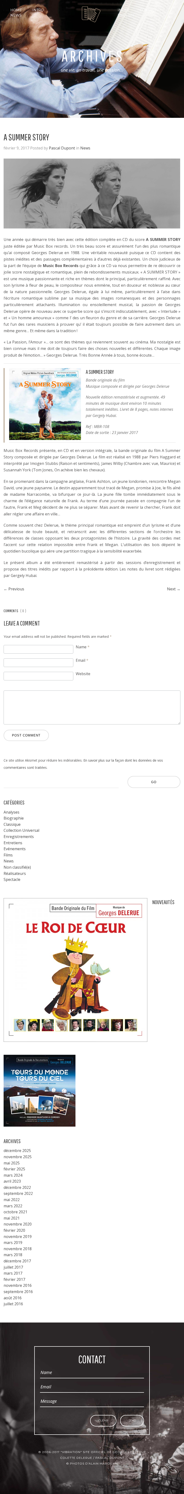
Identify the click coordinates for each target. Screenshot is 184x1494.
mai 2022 (12, 1199)
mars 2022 (13, 1206)
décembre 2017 (17, 1261)
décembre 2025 (17, 1150)
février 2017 (14, 1279)
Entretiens (13, 842)
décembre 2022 (17, 1187)
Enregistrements (19, 836)
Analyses (11, 812)
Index (123, 10)
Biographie (14, 818)
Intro (38, 10)
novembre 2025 (18, 1156)
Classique (12, 824)
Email (82, 660)
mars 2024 (13, 1175)
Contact (148, 10)
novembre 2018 (18, 1248)
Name (83, 647)
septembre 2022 (18, 1193)
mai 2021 (12, 1218)
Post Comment (26, 735)
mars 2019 (13, 1242)
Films (8, 855)
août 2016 (13, 1297)
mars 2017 (13, 1273)
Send (132, 1420)
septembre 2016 (18, 1291)
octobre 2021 (15, 1212)
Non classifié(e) (17, 867)
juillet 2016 (13, 1303)
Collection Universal (21, 830)
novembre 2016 (18, 1285)
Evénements (15, 848)
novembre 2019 (18, 1236)
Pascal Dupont (62, 148)
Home (16, 10)
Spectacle (12, 879)
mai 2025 (12, 1163)
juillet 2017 (13, 1267)
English (126, 15)
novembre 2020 (18, 1224)
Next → (173, 589)
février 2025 (14, 1169)
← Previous (14, 589)
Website (83, 674)
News (16, 15)
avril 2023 (12, 1181)
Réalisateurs (15, 873)
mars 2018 (13, 1254)
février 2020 (14, 1230)
